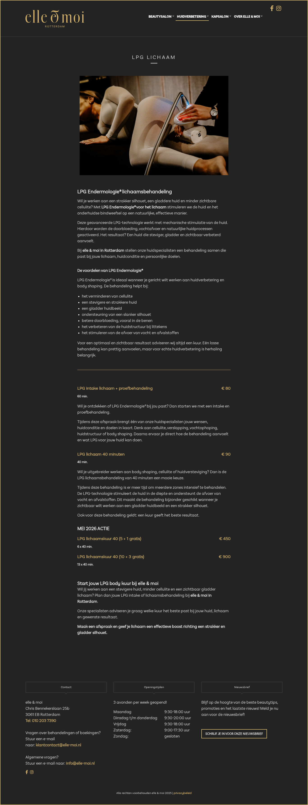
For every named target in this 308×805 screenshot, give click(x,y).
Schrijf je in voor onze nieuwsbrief (234, 733)
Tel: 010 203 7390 (40, 721)
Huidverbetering (191, 16)
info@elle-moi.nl (80, 763)
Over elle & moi (247, 16)
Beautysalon (160, 16)
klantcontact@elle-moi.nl (58, 745)
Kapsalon (220, 16)
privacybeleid (183, 793)
